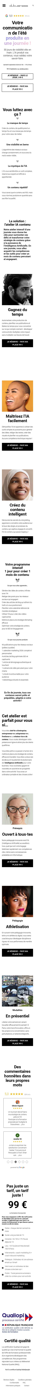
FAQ (24, 1383)
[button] (33, 5)
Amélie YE (18, 1139)
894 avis (27, 1094)
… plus (22, 1124)
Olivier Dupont (17, 1106)
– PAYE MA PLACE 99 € (17, 87)
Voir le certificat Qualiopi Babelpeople (17, 1370)
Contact (26, 1386)
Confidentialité (14, 1383)
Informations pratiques (13, 1386)
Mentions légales (9, 1380)
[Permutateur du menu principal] (4, 5)
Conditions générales (25, 1380)
